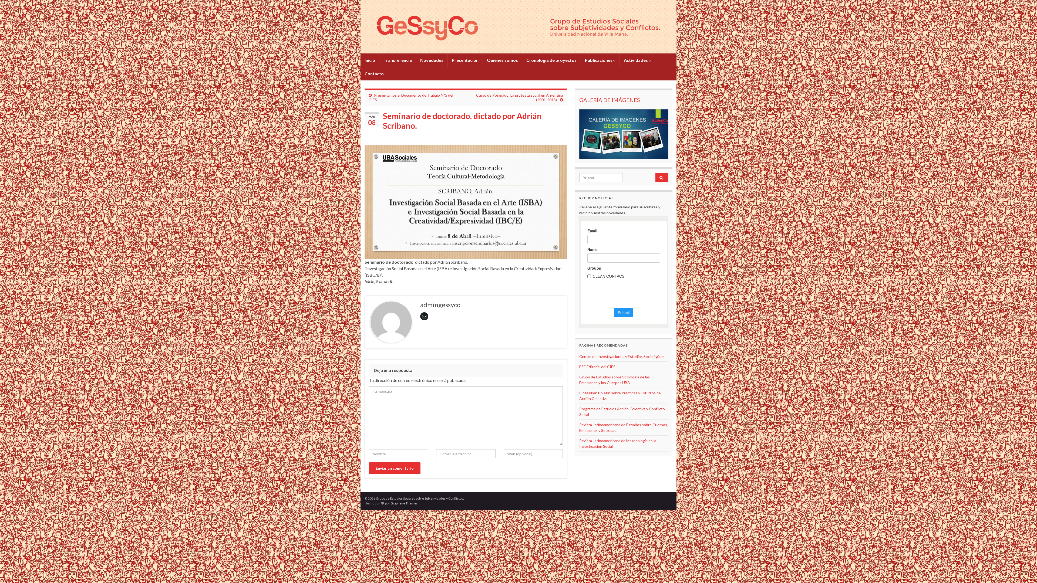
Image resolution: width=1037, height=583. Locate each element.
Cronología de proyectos (551, 60)
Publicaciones (599, 60)
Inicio (370, 60)
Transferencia (397, 60)
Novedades (431, 60)
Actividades (636, 60)
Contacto (374, 73)
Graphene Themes (404, 503)
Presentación (465, 60)
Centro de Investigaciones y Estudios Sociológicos (622, 356)
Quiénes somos (502, 60)
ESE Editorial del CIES (597, 366)
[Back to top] (1025, 571)
